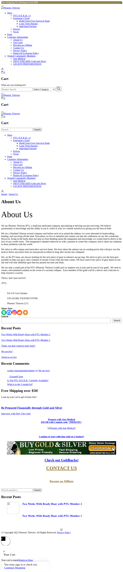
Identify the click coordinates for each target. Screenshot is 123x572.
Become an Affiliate (22, 45)
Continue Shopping (14, 567)
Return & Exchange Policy (26, 53)
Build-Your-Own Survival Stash (34, 21)
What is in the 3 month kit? (20, 384)
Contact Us (18, 48)
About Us (17, 40)
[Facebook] (9, 312)
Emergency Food (21, 18)
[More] (25, 312)
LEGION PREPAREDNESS (27, 64)
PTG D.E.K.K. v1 (22, 15)
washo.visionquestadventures (21, 370)
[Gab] (3, 312)
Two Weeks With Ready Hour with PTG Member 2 (25, 334)
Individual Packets (28, 26)
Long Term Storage (28, 23)
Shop (9, 13)
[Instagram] (14, 312)
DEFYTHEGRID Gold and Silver (29, 61)
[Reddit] (19, 312)
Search (4, 316)
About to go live (9, 357)
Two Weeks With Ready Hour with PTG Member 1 (25, 340)
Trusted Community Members (21, 56)
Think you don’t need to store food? (18, 346)
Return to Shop (25, 560)
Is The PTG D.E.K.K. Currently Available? (27, 380)
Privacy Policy (20, 50)
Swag (16, 31)
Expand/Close (16, 376)
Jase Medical (19, 58)
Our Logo (18, 42)
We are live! (7, 351)
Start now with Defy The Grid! (16, 413)
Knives (16, 29)
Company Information (17, 37)
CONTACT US (61, 468)
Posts (9, 34)
